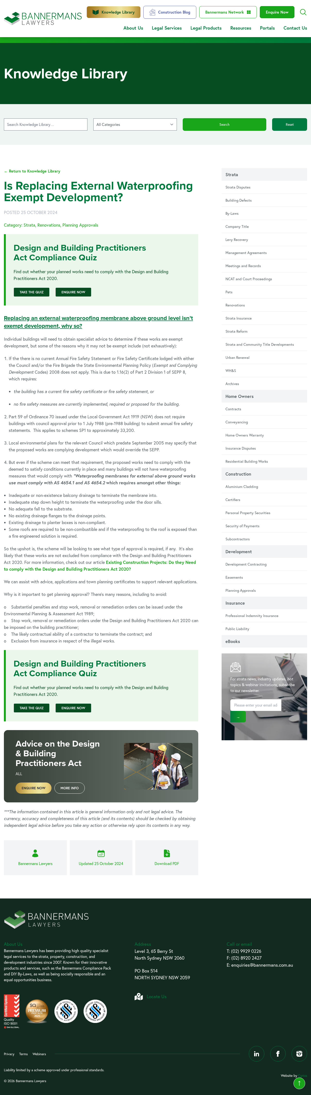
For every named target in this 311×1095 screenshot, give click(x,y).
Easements (234, 577)
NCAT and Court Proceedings (248, 278)
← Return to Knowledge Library (32, 170)
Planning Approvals (240, 590)
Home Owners (239, 396)
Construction (238, 474)
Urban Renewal (237, 357)
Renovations (235, 305)
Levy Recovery (236, 239)
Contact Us (295, 28)
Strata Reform (236, 331)
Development (238, 551)
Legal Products (206, 28)
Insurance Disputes (240, 448)
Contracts (233, 408)
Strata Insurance (238, 318)
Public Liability (237, 628)
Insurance (235, 603)
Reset (290, 124)
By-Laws (232, 213)
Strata (231, 174)
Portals (267, 28)
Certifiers (232, 499)
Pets (229, 291)
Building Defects (238, 200)
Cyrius (302, 1075)
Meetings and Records (243, 265)
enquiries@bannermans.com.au (262, 965)
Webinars (39, 1054)
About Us (133, 28)
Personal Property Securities (247, 512)
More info (69, 788)
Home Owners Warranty (244, 435)
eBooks (232, 641)
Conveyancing (236, 422)
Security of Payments (242, 525)
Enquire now (33, 788)
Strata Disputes (238, 187)
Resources (240, 28)
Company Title (237, 226)
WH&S (230, 370)
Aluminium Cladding (241, 486)
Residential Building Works (246, 461)
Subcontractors (237, 538)
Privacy (9, 1054)
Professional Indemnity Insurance (251, 615)
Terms (23, 1054)
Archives (232, 383)
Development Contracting (246, 564)
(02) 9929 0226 (246, 951)
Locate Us (157, 996)
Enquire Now (277, 12)
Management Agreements (246, 252)
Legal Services (167, 28)
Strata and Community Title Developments (259, 344)
